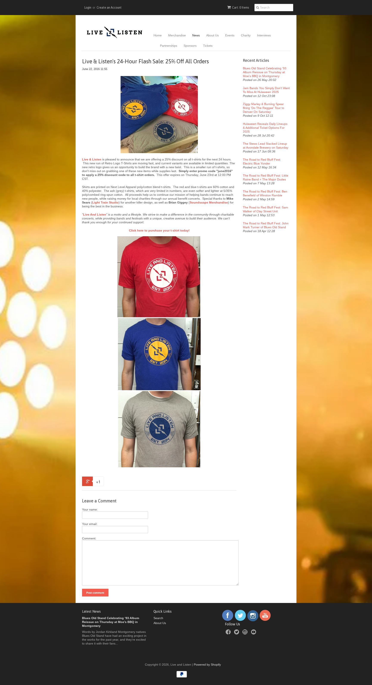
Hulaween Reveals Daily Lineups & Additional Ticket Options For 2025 (265, 127)
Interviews (264, 35)
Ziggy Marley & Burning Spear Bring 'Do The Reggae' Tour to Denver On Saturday (263, 107)
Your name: (90, 509)
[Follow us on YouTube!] (265, 620)
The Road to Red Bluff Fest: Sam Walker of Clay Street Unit (265, 209)
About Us (212, 35)
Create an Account (109, 7)
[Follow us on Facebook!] (228, 620)
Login (87, 7)
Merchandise (177, 35)
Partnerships (168, 45)
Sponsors (190, 45)
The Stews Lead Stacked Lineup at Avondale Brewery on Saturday (265, 145)
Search (158, 618)
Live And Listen (94, 214)
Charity (246, 35)
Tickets (207, 45)
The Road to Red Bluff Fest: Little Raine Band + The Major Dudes (265, 177)
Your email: (89, 524)
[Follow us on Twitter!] (240, 620)
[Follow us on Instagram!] (252, 620)
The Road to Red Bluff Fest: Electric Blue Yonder (262, 161)
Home (157, 35)
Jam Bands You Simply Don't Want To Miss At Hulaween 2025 (266, 90)
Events (229, 35)
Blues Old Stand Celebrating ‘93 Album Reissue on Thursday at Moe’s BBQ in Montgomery (264, 72)
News (196, 35)
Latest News (91, 611)
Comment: (89, 538)
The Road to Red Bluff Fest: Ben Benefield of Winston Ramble (265, 193)
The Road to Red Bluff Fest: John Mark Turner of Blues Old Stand (265, 225)
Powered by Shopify (207, 664)
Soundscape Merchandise (209, 202)
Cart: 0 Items (240, 7)
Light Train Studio (105, 202)
